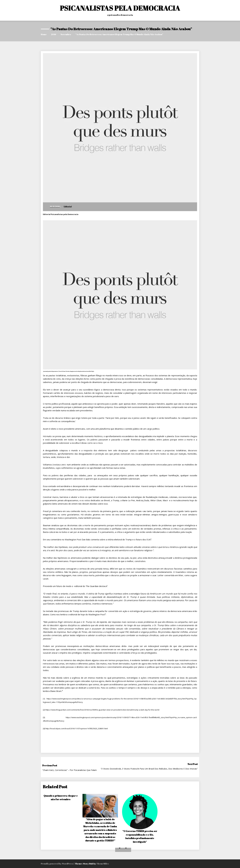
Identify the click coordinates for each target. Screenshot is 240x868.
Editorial (68, 206)
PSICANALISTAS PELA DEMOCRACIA (120, 8)
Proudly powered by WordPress (57, 863)
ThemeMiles (102, 863)
